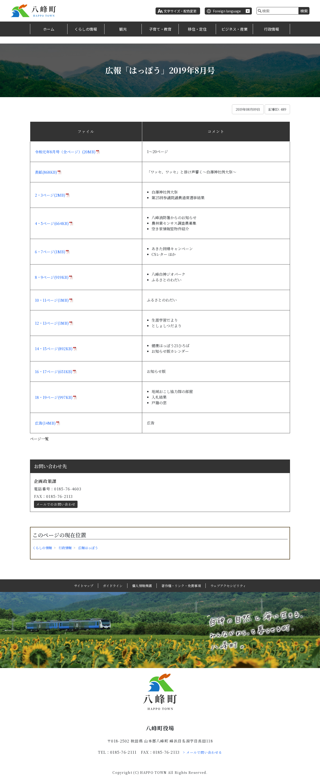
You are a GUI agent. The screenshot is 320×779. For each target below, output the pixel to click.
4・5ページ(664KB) (52, 223)
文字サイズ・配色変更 (180, 11)
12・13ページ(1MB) (52, 323)
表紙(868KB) (46, 172)
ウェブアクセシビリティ (228, 585)
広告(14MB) (45, 423)
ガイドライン (113, 585)
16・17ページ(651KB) (53, 371)
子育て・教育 (160, 29)
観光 (123, 29)
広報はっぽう (88, 547)
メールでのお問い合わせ (55, 504)
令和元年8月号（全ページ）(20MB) (65, 151)
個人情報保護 (142, 585)
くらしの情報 (85, 29)
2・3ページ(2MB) (50, 195)
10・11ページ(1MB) (52, 300)
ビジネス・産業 (234, 29)
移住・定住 (197, 29)
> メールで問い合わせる (202, 752)
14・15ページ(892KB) (54, 348)
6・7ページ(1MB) (50, 251)
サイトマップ (83, 585)
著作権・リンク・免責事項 (181, 585)
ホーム (48, 29)
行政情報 (271, 29)
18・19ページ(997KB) (54, 397)
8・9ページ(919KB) (52, 277)
